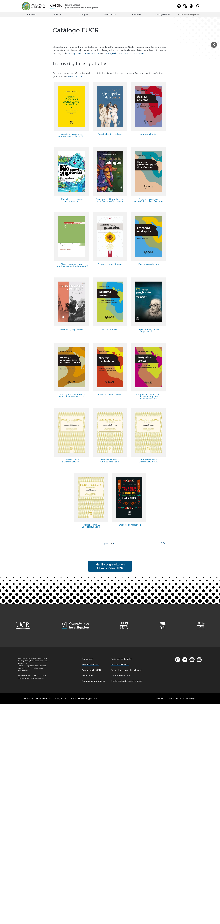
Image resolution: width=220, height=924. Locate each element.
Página (105, 543)
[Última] (164, 543)
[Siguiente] (161, 543)
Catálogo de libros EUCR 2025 (82, 53)
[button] (199, 659)
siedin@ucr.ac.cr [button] (61, 698)
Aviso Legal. (190, 698)
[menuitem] (188, 14)
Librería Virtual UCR (76, 76)
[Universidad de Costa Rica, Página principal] (33, 6)
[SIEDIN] (73, 6)
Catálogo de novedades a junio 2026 (123, 53)
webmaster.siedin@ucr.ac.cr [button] (84, 698)
